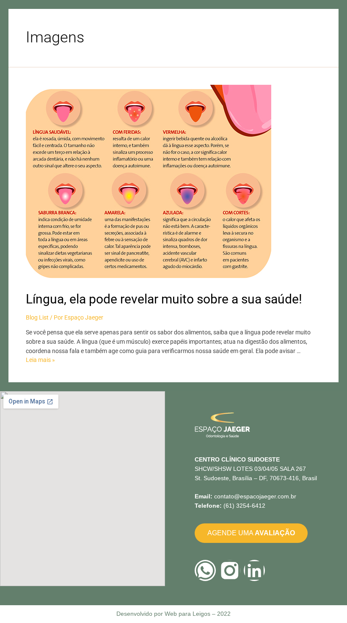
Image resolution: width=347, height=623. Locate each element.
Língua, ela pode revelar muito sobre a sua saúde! (164, 299)
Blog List (37, 317)
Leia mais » (40, 359)
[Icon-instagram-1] (229, 570)
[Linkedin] (254, 570)
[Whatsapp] (205, 570)
